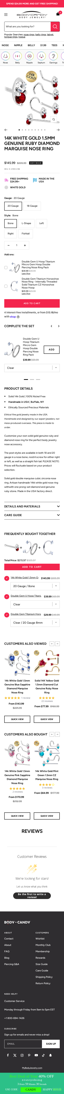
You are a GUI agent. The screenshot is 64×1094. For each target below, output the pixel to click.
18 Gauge (32, 205)
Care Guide (42, 970)
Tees (54, 45)
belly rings (40, 34)
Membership (43, 951)
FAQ (6, 951)
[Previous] (5, 130)
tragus (21, 36)
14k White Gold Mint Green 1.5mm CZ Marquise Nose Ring (46, 775)
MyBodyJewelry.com (32, 1068)
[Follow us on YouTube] (36, 1055)
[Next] (58, 130)
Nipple (18, 45)
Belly (31, 45)
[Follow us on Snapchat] (50, 1055)
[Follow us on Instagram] (22, 1055)
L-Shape (26, 223)
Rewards (40, 957)
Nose (5, 45)
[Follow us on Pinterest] (29, 1055)
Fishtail (26, 233)
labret (50, 34)
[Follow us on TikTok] (43, 1055)
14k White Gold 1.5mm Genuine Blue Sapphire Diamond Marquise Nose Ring (17, 686)
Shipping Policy (44, 976)
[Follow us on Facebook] (7, 1055)
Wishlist (40, 938)
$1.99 (43, 45)
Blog (6, 957)
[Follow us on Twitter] (14, 1055)
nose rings (29, 34)
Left (41, 223)
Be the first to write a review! (32, 895)
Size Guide (42, 964)
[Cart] (58, 14)
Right (11, 233)
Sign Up (51, 1043)
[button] (52, 643)
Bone (11, 223)
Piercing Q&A (11, 964)
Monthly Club (43, 945)
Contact (8, 938)
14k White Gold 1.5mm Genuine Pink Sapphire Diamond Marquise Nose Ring (17, 777)
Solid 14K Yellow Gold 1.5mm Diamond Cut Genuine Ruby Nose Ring (47, 686)
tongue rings (10, 36)
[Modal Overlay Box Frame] (32, 1083)
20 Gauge (13, 205)
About (7, 945)
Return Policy (43, 983)
